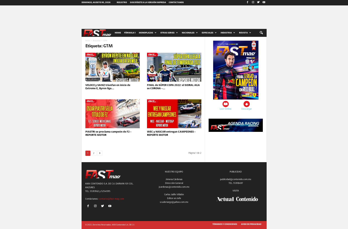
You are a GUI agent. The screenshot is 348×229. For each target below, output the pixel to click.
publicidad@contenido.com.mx (235, 179)
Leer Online (225, 109)
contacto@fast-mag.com (111, 199)
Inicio (87, 41)
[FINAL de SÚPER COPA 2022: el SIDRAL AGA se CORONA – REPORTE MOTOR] (174, 67)
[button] (261, 33)
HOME (118, 33)
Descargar (246, 109)
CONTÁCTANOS (176, 2)
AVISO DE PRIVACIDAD (251, 224)
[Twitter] (258, 2)
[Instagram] (253, 2)
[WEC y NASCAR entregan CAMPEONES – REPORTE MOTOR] (174, 113)
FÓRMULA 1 (130, 33)
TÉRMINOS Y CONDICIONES (224, 224)
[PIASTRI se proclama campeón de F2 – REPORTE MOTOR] (112, 113)
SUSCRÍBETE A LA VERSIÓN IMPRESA (148, 2)
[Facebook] (247, 2)
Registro (122, 2)
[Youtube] (264, 2)
